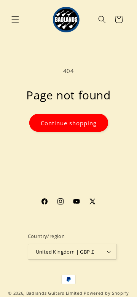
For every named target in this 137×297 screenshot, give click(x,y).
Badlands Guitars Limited (54, 293)
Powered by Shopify (106, 293)
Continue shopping (69, 123)
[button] (15, 19)
